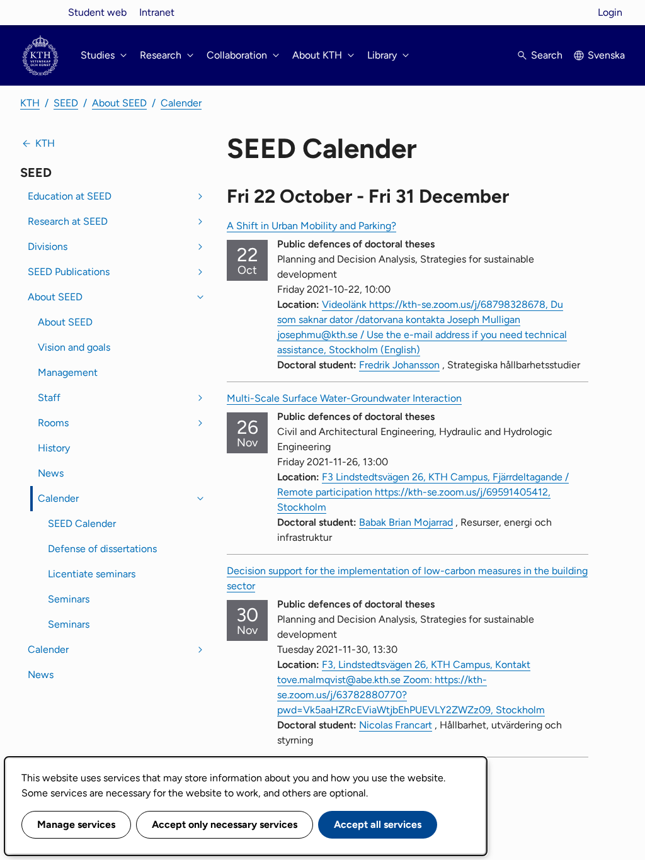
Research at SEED (68, 221)
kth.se (40, 12)
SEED (66, 103)
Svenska (606, 55)
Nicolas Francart (395, 725)
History (54, 448)
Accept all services (377, 824)
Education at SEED (69, 196)
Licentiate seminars (91, 574)
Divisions (47, 246)
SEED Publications (69, 272)
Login (610, 12)
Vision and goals (74, 347)
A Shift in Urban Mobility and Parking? (311, 226)
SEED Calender (82, 523)
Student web (97, 12)
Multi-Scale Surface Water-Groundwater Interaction (344, 398)
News (51, 473)
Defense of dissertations (102, 549)
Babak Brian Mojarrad (406, 522)
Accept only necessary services (224, 824)
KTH (30, 103)
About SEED (119, 103)
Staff (49, 398)
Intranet (156, 12)
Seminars (68, 599)
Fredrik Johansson (399, 365)
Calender (181, 103)
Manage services (76, 824)
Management (68, 372)
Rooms (53, 423)
